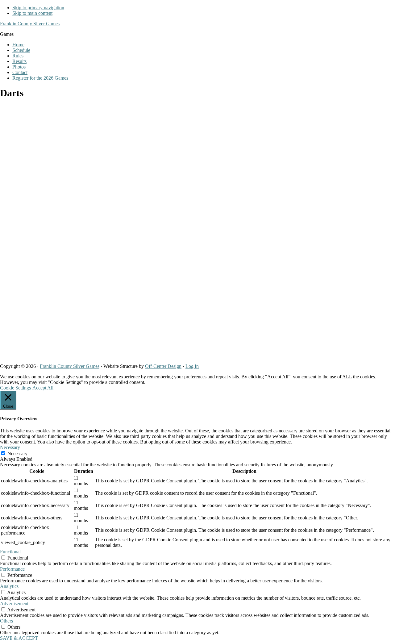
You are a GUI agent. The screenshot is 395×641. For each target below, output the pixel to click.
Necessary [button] (10, 447)
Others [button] (6, 620)
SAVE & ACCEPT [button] (19, 638)
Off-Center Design (163, 366)
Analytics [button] (9, 586)
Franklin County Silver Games (30, 23)
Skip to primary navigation (38, 7)
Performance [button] (12, 569)
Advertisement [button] (14, 603)
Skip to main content (32, 13)
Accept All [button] (42, 387)
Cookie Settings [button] (15, 387)
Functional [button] (10, 551)
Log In (192, 366)
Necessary (17, 453)
